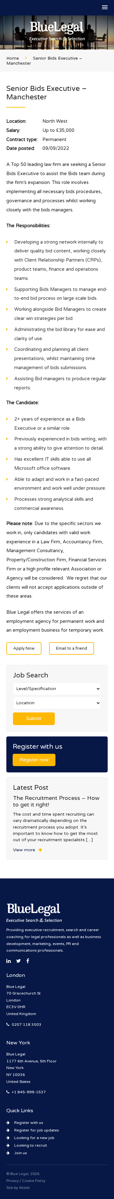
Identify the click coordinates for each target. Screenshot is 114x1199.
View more (24, 850)
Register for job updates (36, 1130)
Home (12, 58)
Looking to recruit (30, 1145)
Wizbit (24, 1188)
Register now (34, 760)
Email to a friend (71, 648)
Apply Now (24, 648)
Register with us (28, 1122)
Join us (20, 1153)
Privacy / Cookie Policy (25, 1181)
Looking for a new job (34, 1138)
